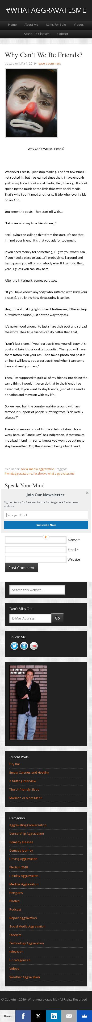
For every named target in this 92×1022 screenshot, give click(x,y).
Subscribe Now (46, 525)
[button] (46, 495)
